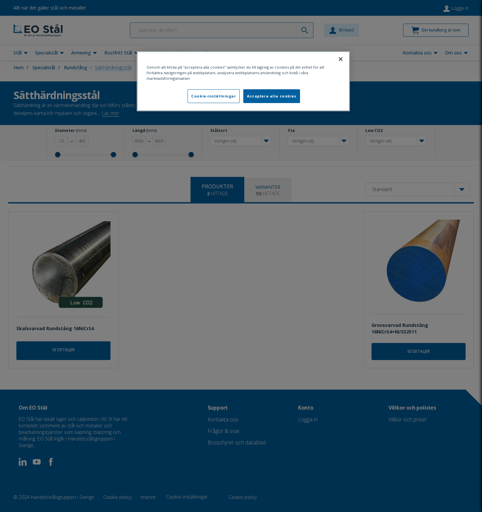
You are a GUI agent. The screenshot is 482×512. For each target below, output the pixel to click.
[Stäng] (340, 59)
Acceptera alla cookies (271, 96)
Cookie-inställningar (213, 96)
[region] (243, 81)
